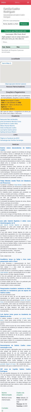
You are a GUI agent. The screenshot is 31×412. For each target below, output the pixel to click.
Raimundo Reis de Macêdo (9, 119)
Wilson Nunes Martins (7, 126)
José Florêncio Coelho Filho (9, 124)
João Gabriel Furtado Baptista (9, 225)
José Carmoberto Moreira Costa (10, 121)
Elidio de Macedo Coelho (8, 128)
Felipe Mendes (18, 185)
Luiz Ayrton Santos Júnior (8, 130)
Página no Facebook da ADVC (9, 138)
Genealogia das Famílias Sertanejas (11, 140)
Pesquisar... (24, 24)
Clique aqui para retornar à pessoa (15, 84)
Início (3, 2)
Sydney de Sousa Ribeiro (8, 132)
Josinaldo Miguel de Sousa (8, 364)
